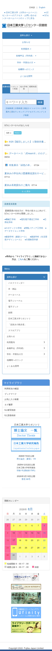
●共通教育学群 (31, 239)
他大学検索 (24, 88)
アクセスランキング (34, 112)
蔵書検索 (6, 87)
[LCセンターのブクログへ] (26, 586)
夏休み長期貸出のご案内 (17, 185)
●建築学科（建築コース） (16, 236)
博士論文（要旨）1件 (26, 458)
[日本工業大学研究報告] (26, 444)
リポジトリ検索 (14, 88)
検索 (40, 102)
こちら (21, 259)
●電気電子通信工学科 (29, 219)
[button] (26, 35)
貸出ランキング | (18, 112)
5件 (8, 132)
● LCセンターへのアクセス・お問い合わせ (25, 14)
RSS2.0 (18, 133)
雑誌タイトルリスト (32, 108)
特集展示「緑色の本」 (20, 165)
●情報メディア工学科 (33, 227)
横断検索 (33, 87)
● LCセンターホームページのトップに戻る (25, 17)
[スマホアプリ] (26, 612)
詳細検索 (9, 108)
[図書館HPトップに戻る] (26, 25)
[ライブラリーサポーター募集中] (26, 626)
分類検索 (18, 108)
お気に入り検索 (11, 399)
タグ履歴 (8, 404)
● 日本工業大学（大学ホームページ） (21, 12)
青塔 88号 (26, 479)
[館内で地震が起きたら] (26, 597)
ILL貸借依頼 (9, 415)
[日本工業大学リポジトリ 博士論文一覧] (26, 432)
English (42, 7)
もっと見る (26, 191)
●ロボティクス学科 (13, 227)
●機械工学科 (10, 219)
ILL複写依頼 (9, 409)
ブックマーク (10, 393)
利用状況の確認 (11, 388)
